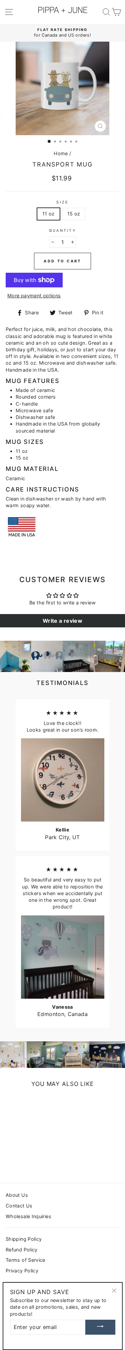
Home (61, 153)
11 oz (48, 213)
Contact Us (19, 1205)
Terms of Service (25, 1260)
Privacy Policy (22, 1270)
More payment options (34, 295)
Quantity (62, 230)
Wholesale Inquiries (28, 1216)
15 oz (73, 213)
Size (62, 202)
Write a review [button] (62, 620)
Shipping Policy (24, 1239)
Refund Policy (22, 1249)
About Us (17, 1195)
